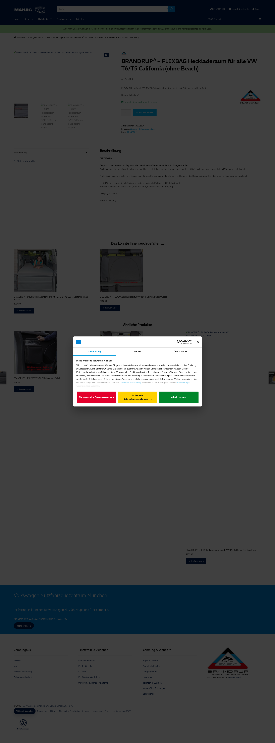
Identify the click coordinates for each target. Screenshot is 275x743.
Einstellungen (183, 382)
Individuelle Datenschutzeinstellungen (135, 397)
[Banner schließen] (198, 342)
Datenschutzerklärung (130, 382)
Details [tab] (137, 351)
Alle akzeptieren (178, 397)
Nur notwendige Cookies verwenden (96, 397)
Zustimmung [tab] (94, 351)
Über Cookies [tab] (180, 351)
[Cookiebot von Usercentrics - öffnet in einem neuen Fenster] (178, 342)
